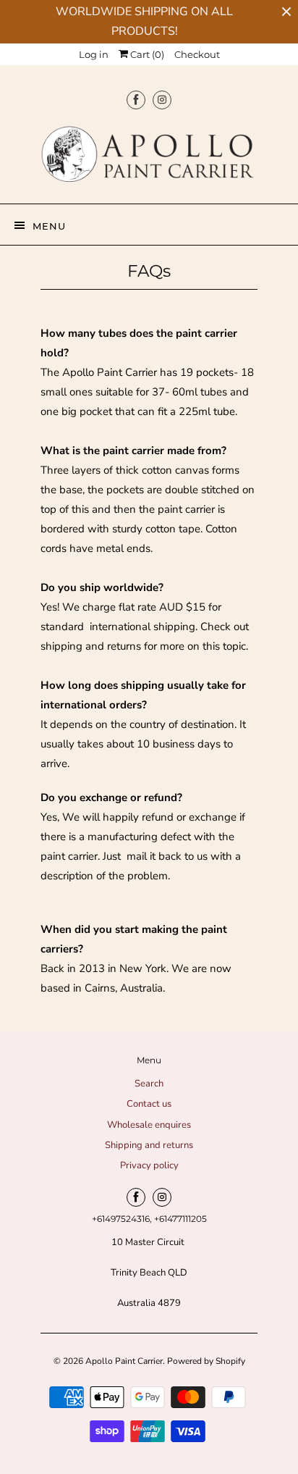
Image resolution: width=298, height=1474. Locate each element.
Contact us (149, 1103)
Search (149, 1083)
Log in (93, 54)
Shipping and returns (149, 1145)
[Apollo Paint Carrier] (149, 158)
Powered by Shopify (206, 1361)
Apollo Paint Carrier (124, 1361)
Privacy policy (149, 1165)
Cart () (146, 54)
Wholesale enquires (149, 1124)
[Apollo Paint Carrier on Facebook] (136, 99)
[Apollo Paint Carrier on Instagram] (162, 99)
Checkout (197, 54)
